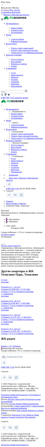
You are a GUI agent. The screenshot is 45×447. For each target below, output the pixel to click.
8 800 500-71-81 (8, 98)
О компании (6, 12)
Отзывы (14, 79)
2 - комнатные (7, 308)
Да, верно (5, 10)
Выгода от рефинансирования (14, 408)
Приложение (16, 86)
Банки (8, 35)
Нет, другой (15, 10)
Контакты (16, 12)
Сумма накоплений (22, 406)
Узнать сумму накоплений (22, 48)
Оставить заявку (8, 234)
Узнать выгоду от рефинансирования (27, 53)
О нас (13, 73)
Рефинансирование (19, 41)
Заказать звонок (21, 98)
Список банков (17, 39)
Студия (4, 280)
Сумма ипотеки (37, 406)
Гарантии (15, 82)
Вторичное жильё (32, 399)
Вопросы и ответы (19, 64)
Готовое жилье (17, 30)
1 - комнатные (7, 294)
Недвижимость (12, 24)
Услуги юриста (17, 59)
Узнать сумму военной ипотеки (24, 50)
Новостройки (16, 28)
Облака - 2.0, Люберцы (11, 346)
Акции (14, 66)
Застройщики (16, 32)
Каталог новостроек (16, 399)
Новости (14, 77)
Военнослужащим (14, 55)
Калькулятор (11, 44)
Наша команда (17, 75)
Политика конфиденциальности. (15, 395)
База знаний (16, 62)
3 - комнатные (7, 322)
